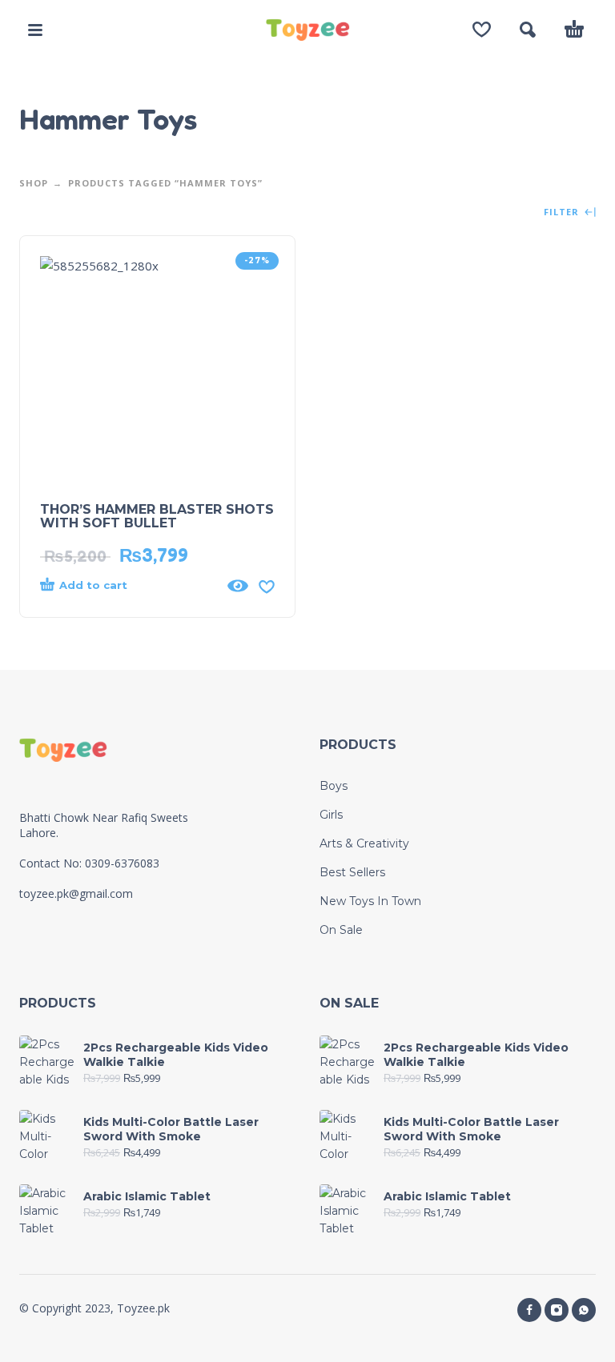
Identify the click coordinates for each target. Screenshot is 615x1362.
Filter (563, 212)
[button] (35, 30)
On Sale (341, 930)
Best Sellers (352, 872)
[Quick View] (237, 586)
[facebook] (529, 1310)
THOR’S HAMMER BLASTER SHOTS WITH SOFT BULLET (157, 516)
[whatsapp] (584, 1310)
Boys (334, 786)
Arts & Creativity (364, 843)
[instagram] (557, 1310)
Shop (33, 183)
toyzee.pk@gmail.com (76, 893)
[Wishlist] (481, 30)
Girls (331, 814)
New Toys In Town (370, 901)
